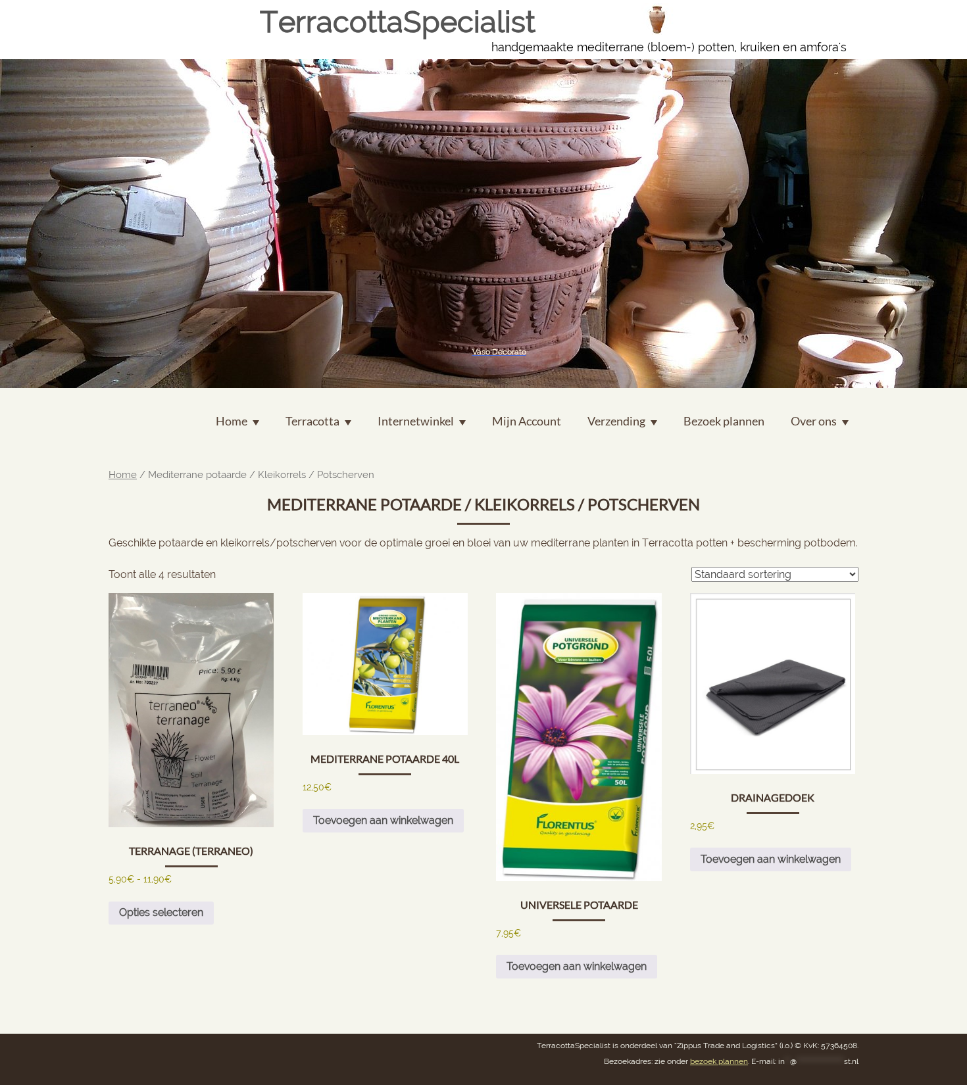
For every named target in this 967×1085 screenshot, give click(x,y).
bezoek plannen (719, 1061)
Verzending (616, 421)
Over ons (814, 421)
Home (123, 474)
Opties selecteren (161, 912)
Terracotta (312, 421)
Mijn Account (526, 421)
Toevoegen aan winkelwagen (383, 820)
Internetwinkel (416, 421)
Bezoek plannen (723, 421)
